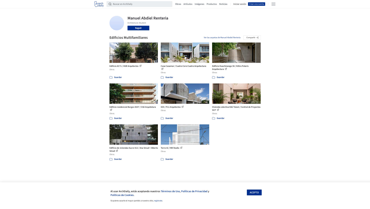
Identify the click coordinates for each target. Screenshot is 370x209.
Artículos (187, 4)
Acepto (254, 192)
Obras (178, 4)
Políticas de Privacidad (194, 191)
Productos (212, 4)
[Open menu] (273, 4)
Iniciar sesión (239, 4)
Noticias (223, 4)
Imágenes (199, 4)
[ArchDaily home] (99, 4)
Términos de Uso (170, 191)
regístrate (158, 200)
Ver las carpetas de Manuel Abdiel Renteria (222, 38)
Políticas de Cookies (122, 195)
